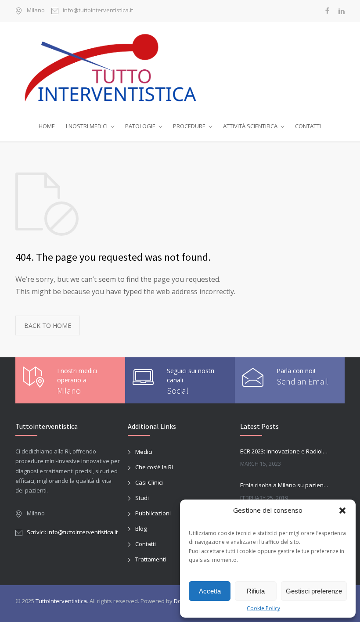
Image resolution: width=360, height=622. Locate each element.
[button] (342, 510)
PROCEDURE (189, 126)
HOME (47, 126)
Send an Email (302, 381)
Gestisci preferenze (314, 591)
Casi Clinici (149, 482)
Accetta (210, 591)
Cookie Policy (263, 608)
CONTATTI (308, 126)
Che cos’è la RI (154, 467)
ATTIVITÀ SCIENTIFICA (250, 126)
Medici (143, 452)
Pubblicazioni (153, 513)
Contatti (145, 544)
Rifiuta (256, 591)
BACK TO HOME (47, 325)
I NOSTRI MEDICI (87, 126)
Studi (142, 498)
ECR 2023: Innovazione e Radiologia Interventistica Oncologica (284, 451)
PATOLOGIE (140, 126)
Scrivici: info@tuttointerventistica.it (72, 532)
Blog (141, 528)
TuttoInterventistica (61, 601)
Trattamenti (150, 559)
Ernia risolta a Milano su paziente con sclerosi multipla (284, 485)
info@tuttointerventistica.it (98, 10)
